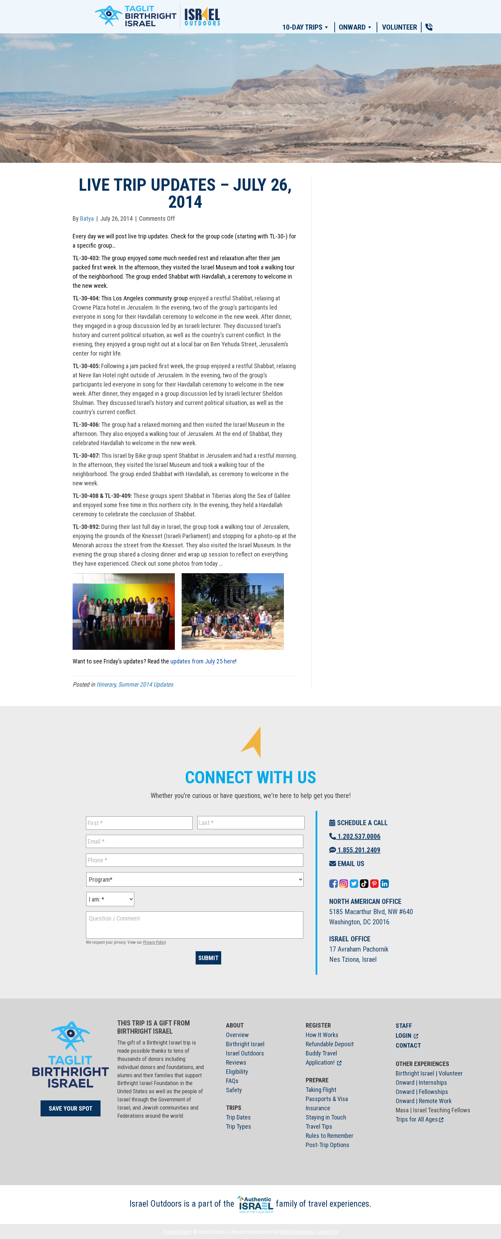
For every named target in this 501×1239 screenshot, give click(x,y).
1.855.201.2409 (358, 850)
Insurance (318, 1108)
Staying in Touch (326, 1117)
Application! (320, 1062)
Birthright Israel (245, 1044)
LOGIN (403, 1035)
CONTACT (408, 1045)
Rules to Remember (329, 1135)
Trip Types (238, 1126)
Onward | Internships (421, 1082)
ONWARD (352, 27)
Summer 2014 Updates (145, 684)
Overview (237, 1034)
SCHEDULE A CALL (361, 823)
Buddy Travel (321, 1053)
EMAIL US (350, 864)
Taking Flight (321, 1089)
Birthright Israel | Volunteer (429, 1073)
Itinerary (106, 684)
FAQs (232, 1080)
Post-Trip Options (327, 1144)
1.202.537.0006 (358, 836)
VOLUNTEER (399, 27)
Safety (234, 1090)
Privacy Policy (154, 942)
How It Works (322, 1034)
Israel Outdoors (245, 1053)
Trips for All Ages (417, 1119)
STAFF (404, 1025)
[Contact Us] (429, 27)
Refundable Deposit (330, 1044)
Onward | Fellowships (422, 1091)
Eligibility (237, 1071)
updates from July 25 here (202, 661)
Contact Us (327, 1232)
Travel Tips (319, 1126)
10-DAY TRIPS (302, 27)
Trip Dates (238, 1117)
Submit (208, 957)
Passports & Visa (327, 1098)
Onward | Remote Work (424, 1100)
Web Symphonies (297, 1232)
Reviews (236, 1062)
